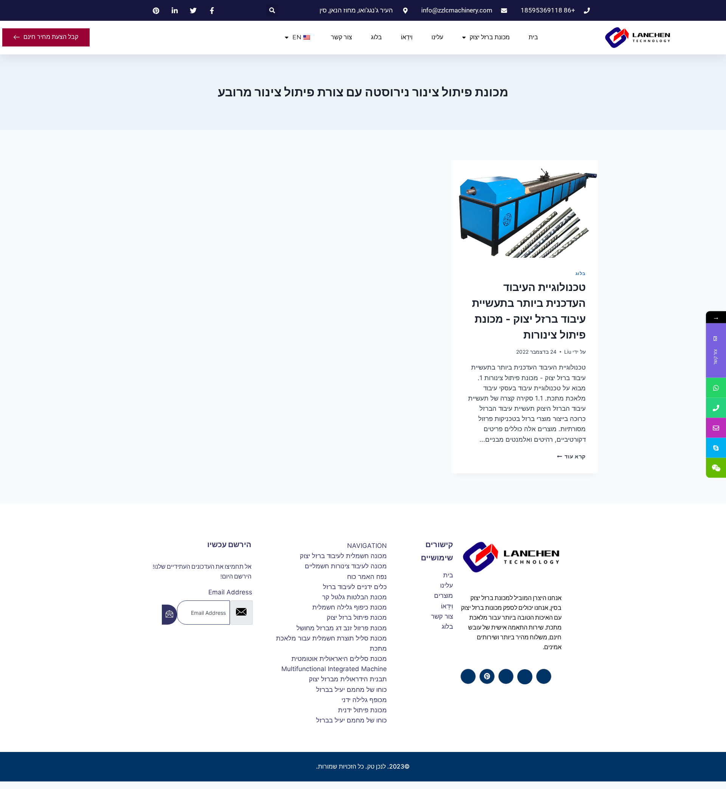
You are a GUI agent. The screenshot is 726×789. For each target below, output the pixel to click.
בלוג (376, 37)
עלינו (437, 37)
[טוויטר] (524, 676)
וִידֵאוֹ (407, 37)
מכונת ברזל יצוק (490, 37)
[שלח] (169, 615)
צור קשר (341, 37)
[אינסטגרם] (468, 676)
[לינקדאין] (505, 676)
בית (533, 37)
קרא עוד (571, 456)
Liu (567, 352)
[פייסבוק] (543, 676)
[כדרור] (487, 676)
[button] (272, 10)
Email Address (230, 592)
